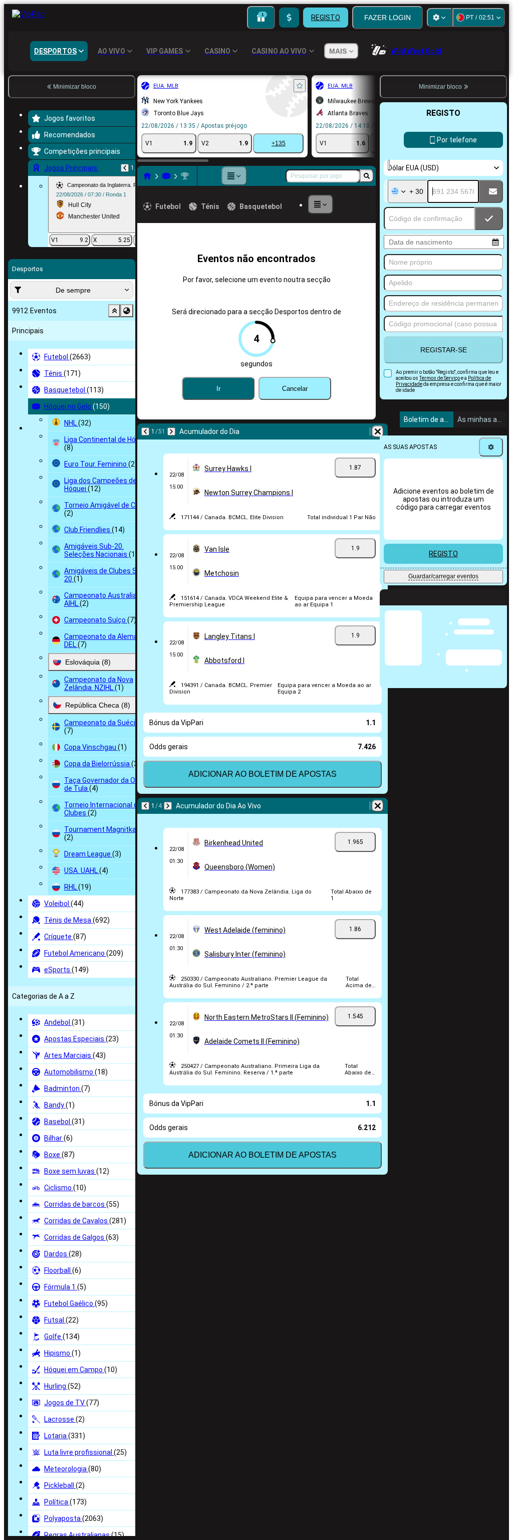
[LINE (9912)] (147, 176)
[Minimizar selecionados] (114, 310)
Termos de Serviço (439, 378)
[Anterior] (125, 168)
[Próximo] (171, 431)
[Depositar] (289, 18)
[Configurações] (439, 17)
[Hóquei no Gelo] (166, 176)
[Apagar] (378, 431)
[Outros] (233, 175)
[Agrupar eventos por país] (126, 310)
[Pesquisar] (367, 175)
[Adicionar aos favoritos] (300, 85)
